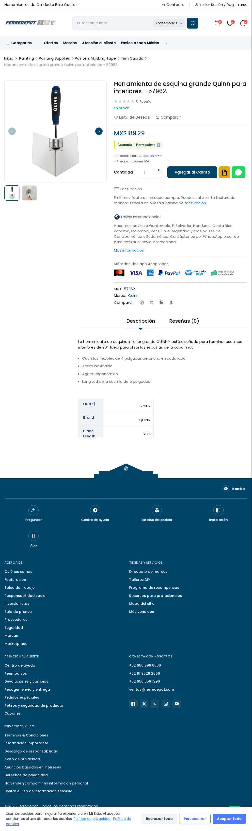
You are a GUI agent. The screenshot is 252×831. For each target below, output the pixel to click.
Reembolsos (15, 673)
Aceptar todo (229, 818)
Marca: (120, 295)
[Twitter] (151, 302)
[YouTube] (177, 704)
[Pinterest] (155, 704)
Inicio (8, 58)
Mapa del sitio (142, 603)
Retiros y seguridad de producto (33, 705)
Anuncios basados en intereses (32, 767)
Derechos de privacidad (26, 775)
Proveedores (15, 619)
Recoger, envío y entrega (27, 689)
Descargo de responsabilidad (31, 751)
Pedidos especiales (21, 697)
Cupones (12, 713)
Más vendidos (141, 611)
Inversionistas (16, 603)
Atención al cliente (99, 42)
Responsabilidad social (25, 595)
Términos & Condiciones (26, 735)
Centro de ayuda (19, 665)
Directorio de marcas (148, 571)
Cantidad (123, 172)
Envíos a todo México (140, 42)
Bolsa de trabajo (19, 587)
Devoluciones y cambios (26, 681)
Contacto (175, 4)
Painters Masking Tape (95, 58)
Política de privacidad (92, 818)
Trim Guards (132, 58)
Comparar (171, 117)
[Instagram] (166, 704)
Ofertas (51, 42)
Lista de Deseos (134, 117)
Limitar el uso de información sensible (38, 791)
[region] (162, 449)
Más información (129, 250)
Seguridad (13, 627)
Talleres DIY (139, 579)
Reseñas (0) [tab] (184, 321)
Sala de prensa (18, 611)
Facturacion (15, 579)
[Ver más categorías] (166, 43)
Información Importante (26, 743)
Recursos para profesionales (155, 595)
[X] (144, 704)
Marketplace (15, 643)
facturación (195, 203)
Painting (26, 58)
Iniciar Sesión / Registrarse (224, 4)
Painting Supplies (54, 58)
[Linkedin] (161, 302)
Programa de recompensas (154, 587)
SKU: (118, 288)
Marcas (70, 42)
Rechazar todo (159, 818)
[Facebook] (141, 302)
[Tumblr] (171, 302)
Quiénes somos (18, 571)
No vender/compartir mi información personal (46, 783)
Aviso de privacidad (22, 759)
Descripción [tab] (140, 321)
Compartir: (124, 302)
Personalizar (195, 818)
